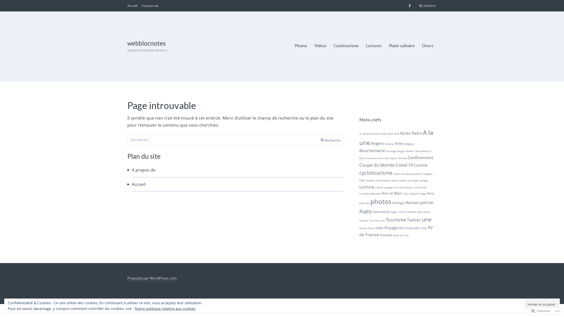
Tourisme (396, 220)
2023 (390, 133)
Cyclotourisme (346, 45)
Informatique (383, 180)
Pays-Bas (364, 203)
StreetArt (411, 212)
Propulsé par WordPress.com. (152, 278)
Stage (393, 212)
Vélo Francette (409, 228)
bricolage (391, 151)
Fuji (362, 180)
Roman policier (420, 202)
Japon (395, 180)
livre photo (406, 187)
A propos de (149, 5)
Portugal (398, 203)
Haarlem (370, 180)
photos (380, 201)
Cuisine (420, 165)
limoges (388, 187)
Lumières (364, 193)
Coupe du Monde (376, 165)
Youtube (386, 235)
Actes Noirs (411, 133)
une (427, 219)
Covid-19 (404, 165)
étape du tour (401, 235)
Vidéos (320, 45)
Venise (363, 228)
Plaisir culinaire (402, 45)
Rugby (365, 211)
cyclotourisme (375, 173)
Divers (427, 45)
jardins (403, 180)
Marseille (376, 193)
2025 (396, 133)
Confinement (420, 157)
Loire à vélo (420, 187)
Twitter (414, 220)
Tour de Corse (377, 220)
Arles (399, 143)
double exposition (411, 173)
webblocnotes (146, 43)
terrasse (363, 220)
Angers (377, 143)
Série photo (423, 212)
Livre (396, 187)
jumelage (413, 180)
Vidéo (379, 228)
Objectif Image (418, 193)
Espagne (427, 173)
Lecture (366, 187)
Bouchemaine (372, 150)
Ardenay (389, 144)
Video (371, 228)
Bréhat (409, 151)
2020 (384, 133)
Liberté (379, 187)
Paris (430, 193)
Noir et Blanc (392, 193)
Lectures (374, 45)
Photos (301, 45)
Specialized (381, 212)
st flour (401, 212)
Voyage (391, 227)
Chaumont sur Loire (377, 158)
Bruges (401, 151)
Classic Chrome (398, 158)
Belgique (409, 144)
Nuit (406, 193)
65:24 (378, 133)
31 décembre (366, 133)
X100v (423, 228)
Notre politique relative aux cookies (165, 308)
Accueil (132, 5)
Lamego (423, 180)
